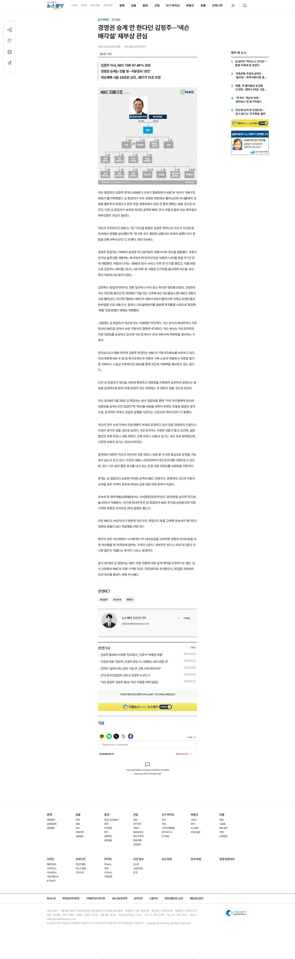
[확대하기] (147, 90)
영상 (106, 868)
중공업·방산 (138, 832)
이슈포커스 (52, 872)
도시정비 (194, 828)
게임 (164, 824)
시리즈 (74, 5)
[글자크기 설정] (10, 63)
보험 (78, 824)
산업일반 (137, 844)
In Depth (51, 880)
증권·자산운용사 (111, 819)
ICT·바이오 (173, 5)
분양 (193, 824)
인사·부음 (196, 859)
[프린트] (10, 52)
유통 (203, 5)
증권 (145, 5)
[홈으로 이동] (55, 5)
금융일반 (79, 836)
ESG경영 (95, 5)
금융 (133, 5)
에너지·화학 (138, 836)
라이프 (84, 5)
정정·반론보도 (227, 859)
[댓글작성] (10, 41)
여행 (221, 832)
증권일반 (108, 840)
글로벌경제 (52, 824)
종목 (106, 824)
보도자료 (167, 859)
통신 (164, 819)
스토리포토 (138, 868)
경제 (122, 5)
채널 (221, 819)
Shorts (107, 864)
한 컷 (135, 872)
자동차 (136, 828)
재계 (135, 819)
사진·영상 (108, 5)
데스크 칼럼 (81, 868)
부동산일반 (195, 832)
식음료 (222, 824)
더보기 (193, 647)
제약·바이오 (167, 832)
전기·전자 (137, 824)
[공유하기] (10, 30)
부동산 (190, 5)
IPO (106, 832)
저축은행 (79, 832)
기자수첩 (79, 872)
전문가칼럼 (80, 864)
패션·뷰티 (223, 828)
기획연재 (108, 876)
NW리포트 (51, 864)
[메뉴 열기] (232, 5)
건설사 (193, 819)
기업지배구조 (52, 876)
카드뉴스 (108, 872)
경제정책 (50, 819)
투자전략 (108, 828)
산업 (157, 5)
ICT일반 (116, 19)
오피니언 (217, 5)
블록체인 (108, 836)
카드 (78, 828)
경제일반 (50, 828)
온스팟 (136, 864)
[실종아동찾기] (237, 139)
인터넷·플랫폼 (168, 828)
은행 (78, 819)
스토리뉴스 (52, 868)
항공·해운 (137, 840)
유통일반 (223, 836)
